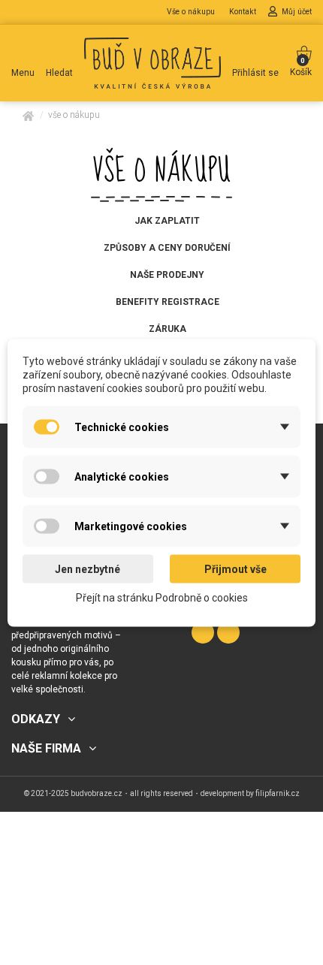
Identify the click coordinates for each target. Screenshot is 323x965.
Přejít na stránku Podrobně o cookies (162, 597)
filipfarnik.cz (277, 793)
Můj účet (297, 12)
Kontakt (243, 12)
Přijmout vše (235, 568)
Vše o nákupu (192, 12)
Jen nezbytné (87, 568)
